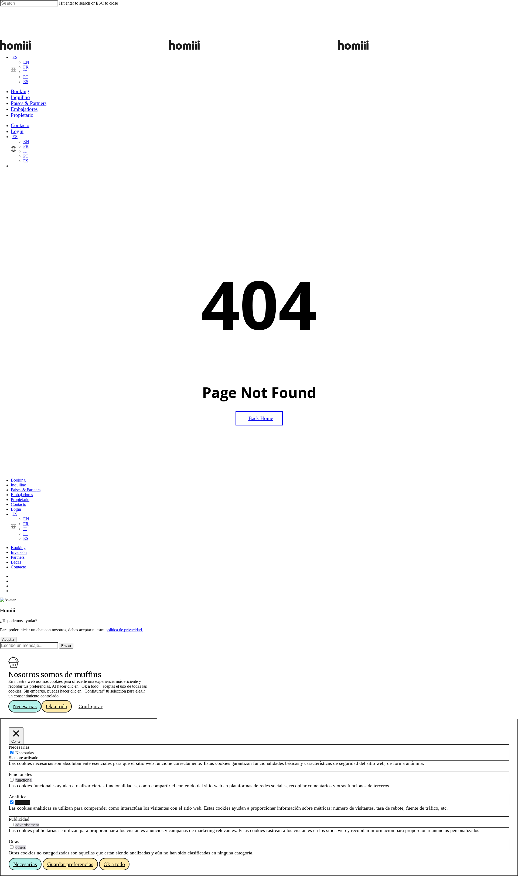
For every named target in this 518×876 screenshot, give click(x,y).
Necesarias (24, 753)
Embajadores (22, 494)
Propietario (20, 499)
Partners (18, 557)
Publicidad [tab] (19, 819)
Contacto (18, 504)
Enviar (66, 646)
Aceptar (8, 640)
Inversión (19, 552)
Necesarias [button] (25, 706)
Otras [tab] (14, 841)
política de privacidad (124, 630)
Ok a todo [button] (56, 706)
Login (16, 509)
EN (26, 62)
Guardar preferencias (70, 864)
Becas (16, 562)
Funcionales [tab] (20, 774)
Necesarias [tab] (19, 747)
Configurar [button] (91, 706)
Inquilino (18, 485)
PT (25, 76)
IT (25, 72)
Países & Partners (25, 490)
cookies (56, 681)
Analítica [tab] (17, 796)
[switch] (11, 780)
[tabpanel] (259, 763)
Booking (18, 480)
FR (26, 67)
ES (15, 57)
